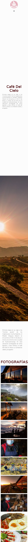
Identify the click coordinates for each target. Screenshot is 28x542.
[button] (14, 11)
